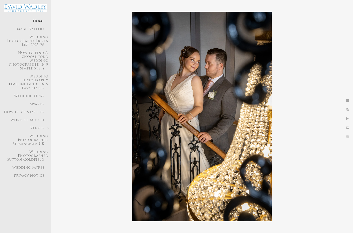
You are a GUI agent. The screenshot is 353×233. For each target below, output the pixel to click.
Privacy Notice (29, 175)
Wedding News (29, 96)
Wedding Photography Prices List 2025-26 (27, 41)
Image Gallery (29, 29)
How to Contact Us (24, 112)
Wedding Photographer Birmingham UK (30, 140)
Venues (37, 128)
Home (38, 21)
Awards (37, 104)
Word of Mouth (27, 120)
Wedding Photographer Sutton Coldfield (27, 155)
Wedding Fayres (28, 167)
